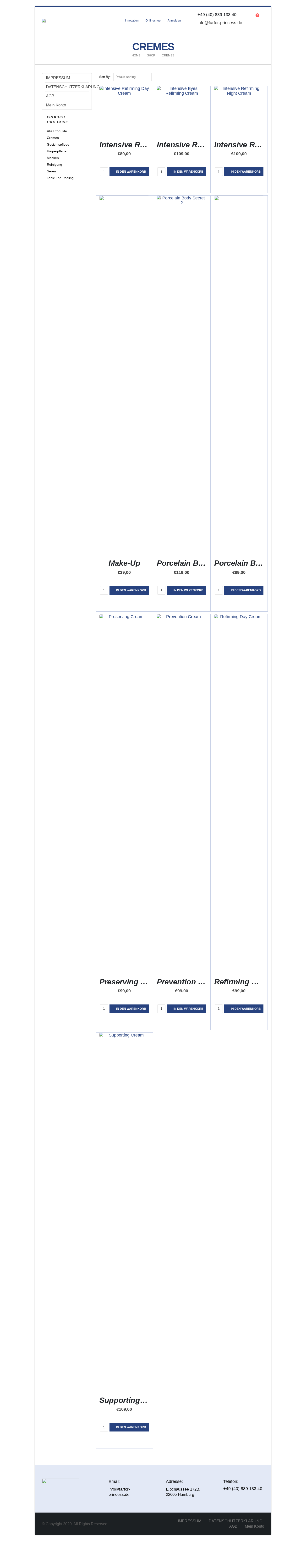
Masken (53, 158)
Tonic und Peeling (60, 178)
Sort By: (105, 77)
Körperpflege (56, 151)
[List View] (262, 77)
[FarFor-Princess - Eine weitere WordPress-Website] (61, 20)
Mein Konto (56, 105)
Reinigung (54, 164)
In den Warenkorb (131, 171)
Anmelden (174, 20)
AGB (50, 96)
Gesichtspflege (58, 144)
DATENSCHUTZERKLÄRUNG (67, 87)
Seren (51, 171)
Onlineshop (153, 20)
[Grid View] (256, 77)
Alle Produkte (57, 131)
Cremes (53, 138)
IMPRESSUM (58, 78)
